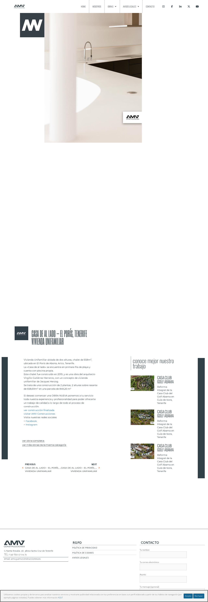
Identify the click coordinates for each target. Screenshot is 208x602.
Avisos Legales (129, 6)
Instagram (31, 424)
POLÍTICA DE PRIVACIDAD (84, 547)
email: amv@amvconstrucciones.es (22, 559)
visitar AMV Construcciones (39, 413)
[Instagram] (163, 6)
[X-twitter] (188, 6)
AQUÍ (60, 597)
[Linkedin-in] (180, 6)
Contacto (150, 6)
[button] (33, 440)
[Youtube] (197, 6)
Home (83, 6)
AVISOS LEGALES (80, 557)
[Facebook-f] (172, 6)
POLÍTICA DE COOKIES (83, 552)
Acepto (188, 596)
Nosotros (96, 6)
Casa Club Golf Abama (165, 379)
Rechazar (199, 596)
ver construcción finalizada (39, 410)
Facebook (31, 421)
